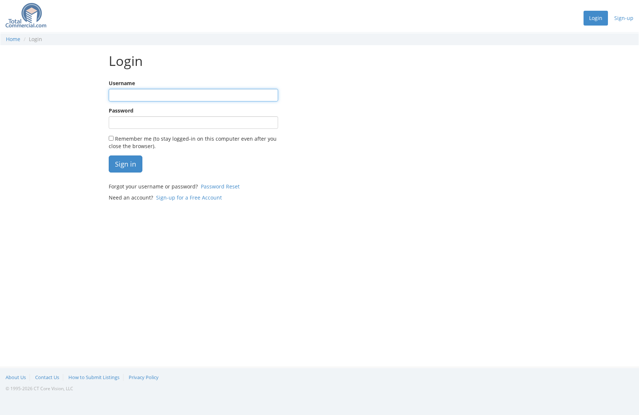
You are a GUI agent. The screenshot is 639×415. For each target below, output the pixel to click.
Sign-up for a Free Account (189, 197)
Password (121, 110)
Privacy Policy (144, 377)
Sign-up (623, 17)
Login (595, 17)
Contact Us (47, 377)
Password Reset (220, 186)
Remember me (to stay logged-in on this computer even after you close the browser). (193, 142)
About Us (16, 377)
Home (13, 39)
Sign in (125, 164)
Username (122, 83)
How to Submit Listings (93, 377)
